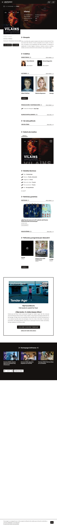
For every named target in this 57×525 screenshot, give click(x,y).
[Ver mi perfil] (53, 2)
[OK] (52, 522)
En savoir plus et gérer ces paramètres (11, 523)
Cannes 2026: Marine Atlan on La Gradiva (28, 362)
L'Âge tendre (20, 312)
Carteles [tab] (24, 135)
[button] (51, 141)
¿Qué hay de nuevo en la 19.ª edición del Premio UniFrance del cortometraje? (34, 220)
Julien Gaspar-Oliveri (34, 312)
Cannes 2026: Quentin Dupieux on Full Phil (9, 362)
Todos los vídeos (19, 370)
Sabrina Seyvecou (40, 93)
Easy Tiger (37, 16)
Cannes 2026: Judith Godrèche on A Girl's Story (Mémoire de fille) (45, 363)
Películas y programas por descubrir (12, 41)
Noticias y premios (7, 38)
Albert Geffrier (25, 93)
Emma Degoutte (43, 14)
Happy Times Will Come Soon (40, 259)
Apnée (23, 257)
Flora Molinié (37, 14)
